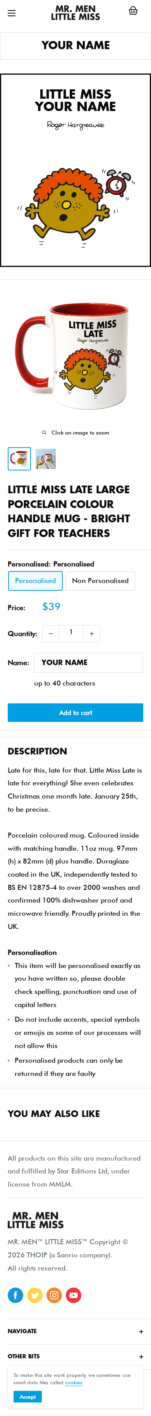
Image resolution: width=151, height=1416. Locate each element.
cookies (73, 1382)
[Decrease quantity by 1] (51, 634)
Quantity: (23, 633)
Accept (28, 1397)
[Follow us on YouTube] (73, 1295)
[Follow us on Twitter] (35, 1295)
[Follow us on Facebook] (15, 1295)
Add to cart (75, 713)
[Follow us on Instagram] (54, 1295)
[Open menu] (11, 13)
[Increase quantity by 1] (92, 634)
